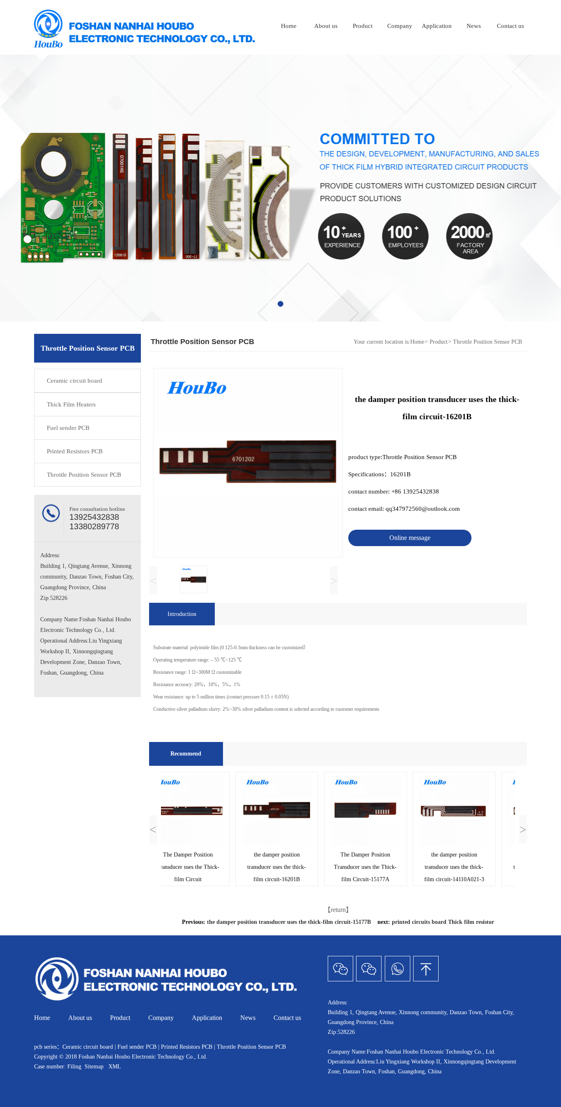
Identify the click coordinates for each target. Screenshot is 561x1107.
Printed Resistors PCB (75, 451)
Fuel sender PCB (68, 428)
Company (399, 26)
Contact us (510, 26)
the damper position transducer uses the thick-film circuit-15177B (289, 922)
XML (114, 1066)
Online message (409, 537)
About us (326, 26)
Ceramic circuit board (74, 380)
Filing (75, 1066)
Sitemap (94, 1066)
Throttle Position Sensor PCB (84, 474)
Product (362, 26)
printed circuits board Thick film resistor (443, 922)
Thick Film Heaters (71, 404)
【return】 (338, 909)
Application (437, 26)
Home (289, 26)
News (474, 26)
